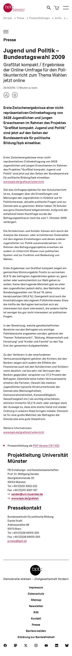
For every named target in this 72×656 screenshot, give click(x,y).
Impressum (36, 587)
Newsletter (36, 606)
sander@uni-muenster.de (27, 494)
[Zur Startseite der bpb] (14, 11)
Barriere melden (36, 631)
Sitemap (36, 600)
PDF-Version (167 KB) (46, 445)
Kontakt (36, 618)
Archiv (58, 18)
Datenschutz (36, 593)
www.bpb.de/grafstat (25, 498)
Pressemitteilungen (39, 18)
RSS (36, 612)
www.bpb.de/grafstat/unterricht (23, 181)
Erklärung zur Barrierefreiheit (36, 637)
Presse (20, 18)
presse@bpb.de (17, 541)
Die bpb (7, 18)
